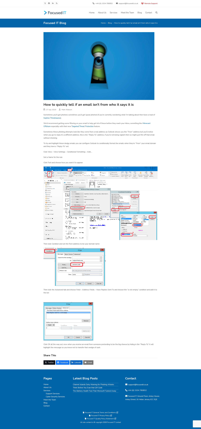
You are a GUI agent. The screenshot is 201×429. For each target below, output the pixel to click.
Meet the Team (50, 399)
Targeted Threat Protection (83, 126)
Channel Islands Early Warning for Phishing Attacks (93, 384)
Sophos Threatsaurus (52, 118)
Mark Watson (67, 109)
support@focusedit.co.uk (128, 3)
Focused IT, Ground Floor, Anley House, (144, 396)
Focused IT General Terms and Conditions (100, 412)
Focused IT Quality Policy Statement (100, 419)
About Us (47, 387)
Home (46, 384)
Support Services (53, 393)
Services (47, 390)
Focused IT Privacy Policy (100, 415)
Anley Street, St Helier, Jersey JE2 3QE (141, 399)
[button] (156, 13)
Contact (47, 406)
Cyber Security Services (55, 396)
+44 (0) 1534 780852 (104, 3)
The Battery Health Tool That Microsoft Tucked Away (94, 391)
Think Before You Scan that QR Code (87, 387)
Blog (45, 403)
